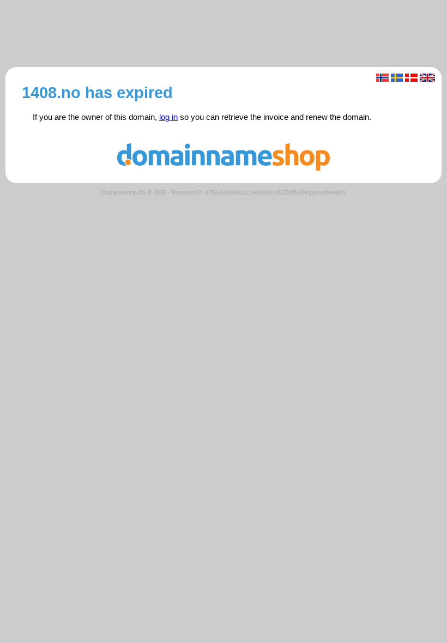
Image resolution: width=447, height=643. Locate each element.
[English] (428, 78)
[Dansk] (411, 78)
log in (168, 117)
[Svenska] (397, 78)
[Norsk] (382, 78)
